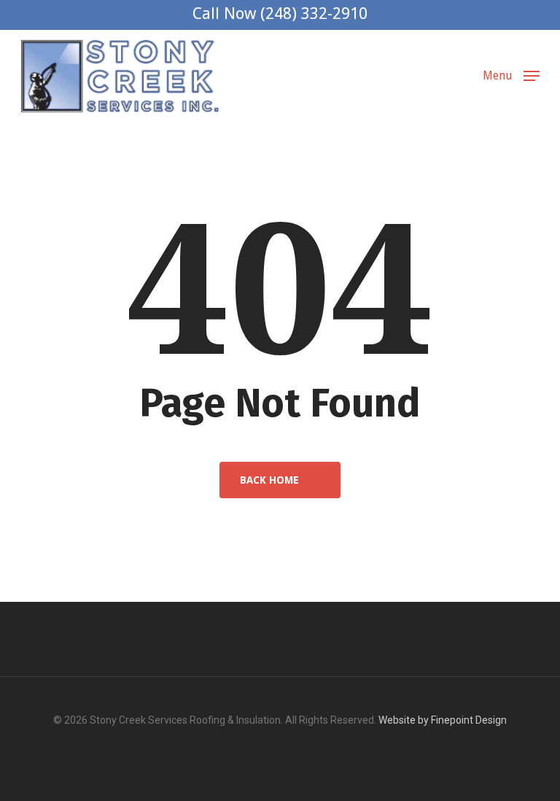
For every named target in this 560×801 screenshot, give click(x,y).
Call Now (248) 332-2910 (280, 13)
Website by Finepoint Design (442, 720)
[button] (511, 74)
